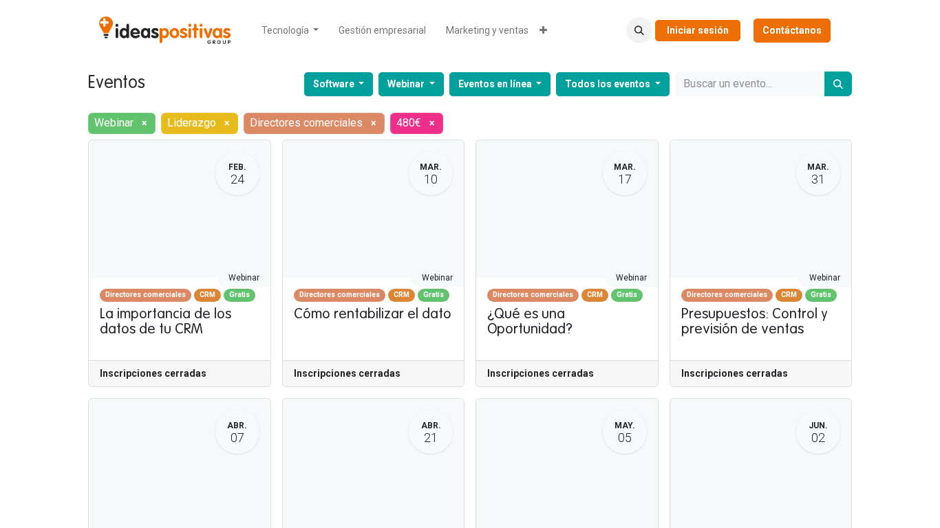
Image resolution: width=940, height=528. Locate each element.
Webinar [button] (407, 83)
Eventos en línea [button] (496, 83)
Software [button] (334, 83)
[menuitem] (290, 30)
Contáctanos (792, 30)
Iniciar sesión (698, 30)
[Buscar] (838, 84)
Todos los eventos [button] (608, 83)
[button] (639, 30)
